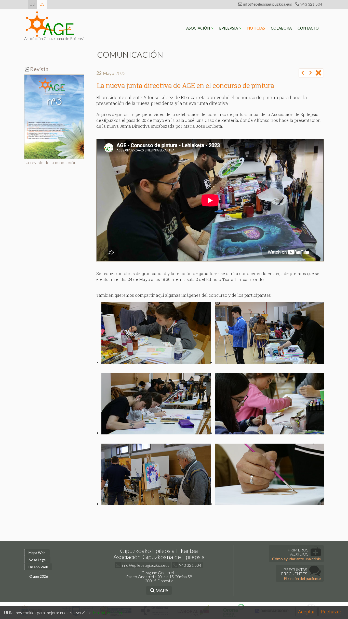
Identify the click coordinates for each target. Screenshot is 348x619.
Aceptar (306, 612)
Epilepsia (229, 28)
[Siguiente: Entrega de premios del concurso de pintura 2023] (310, 73)
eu (32, 3)
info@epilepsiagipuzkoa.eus (267, 4)
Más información (107, 612)
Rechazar (331, 612)
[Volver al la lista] (318, 73)
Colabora (281, 28)
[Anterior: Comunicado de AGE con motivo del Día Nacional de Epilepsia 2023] (302, 73)
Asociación (198, 28)
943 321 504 (310, 4)
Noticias (256, 28)
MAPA (161, 590)
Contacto (308, 28)
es (42, 3)
